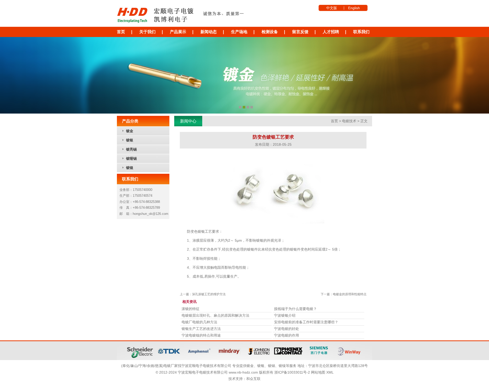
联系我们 (361, 32)
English (354, 8)
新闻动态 (208, 32)
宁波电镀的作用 (286, 335)
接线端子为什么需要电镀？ (295, 309)
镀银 (129, 140)
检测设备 (270, 32)
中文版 (331, 8)
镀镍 (129, 168)
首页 (121, 32)
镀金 (129, 131)
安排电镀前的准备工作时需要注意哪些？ (306, 322)
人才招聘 (331, 32)
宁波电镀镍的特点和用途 (201, 335)
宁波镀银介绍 (284, 315)
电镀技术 (349, 121)
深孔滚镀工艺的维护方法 (209, 294)
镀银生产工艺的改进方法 (201, 329)
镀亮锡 (131, 149)
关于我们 (147, 32)
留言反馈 (300, 32)
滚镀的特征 (190, 309)
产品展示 (178, 32)
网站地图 (318, 372)
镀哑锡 (131, 158)
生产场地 (239, 32)
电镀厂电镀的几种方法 (199, 322)
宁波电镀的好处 (286, 329)
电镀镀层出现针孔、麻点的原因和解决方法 (215, 315)
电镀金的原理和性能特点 (349, 294)
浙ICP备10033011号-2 (292, 372)
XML (330, 372)
